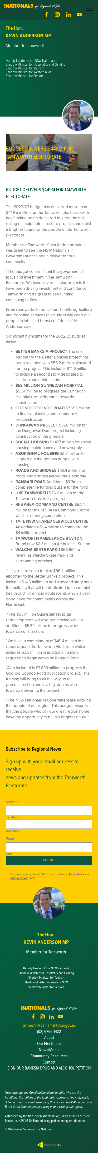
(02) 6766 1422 (49, 1031)
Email (9, 854)
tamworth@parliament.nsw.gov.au (49, 1025)
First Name (13, 817)
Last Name (12, 831)
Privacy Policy (76, 874)
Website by (52, 1145)
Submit (49, 860)
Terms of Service (19, 878)
